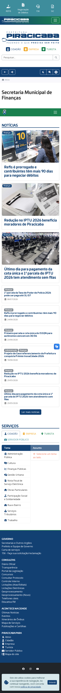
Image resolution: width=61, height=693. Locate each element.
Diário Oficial (8, 564)
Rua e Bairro (14, 505)
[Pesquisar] (56, 57)
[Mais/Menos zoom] (49, 72)
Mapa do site (12, 654)
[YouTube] (37, 669)
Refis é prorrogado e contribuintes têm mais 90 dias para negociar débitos (28, 171)
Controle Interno (11, 581)
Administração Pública (13, 455)
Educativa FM (9, 601)
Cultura (11, 463)
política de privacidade (31, 686)
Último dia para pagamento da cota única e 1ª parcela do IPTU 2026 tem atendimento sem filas (30, 273)
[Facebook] (23, 669)
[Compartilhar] (12, 72)
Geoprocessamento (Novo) (16, 595)
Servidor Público (18, 439)
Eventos (6, 616)
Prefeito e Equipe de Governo (17, 546)
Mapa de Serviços (11, 622)
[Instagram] (30, 669)
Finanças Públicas (16, 468)
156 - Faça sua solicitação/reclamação (21, 553)
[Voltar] (5, 72)
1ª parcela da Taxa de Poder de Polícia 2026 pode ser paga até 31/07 (27, 294)
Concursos (7, 574)
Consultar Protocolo (12, 577)
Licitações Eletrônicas (13, 588)
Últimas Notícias (10, 612)
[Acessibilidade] (56, 72)
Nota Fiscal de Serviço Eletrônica (13, 482)
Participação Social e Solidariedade (15, 497)
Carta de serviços (11, 549)
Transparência (9, 567)
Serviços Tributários (10, 512)
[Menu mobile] (55, 20)
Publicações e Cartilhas (14, 626)
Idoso (8, 637)
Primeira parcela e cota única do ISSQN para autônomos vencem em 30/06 (28, 334)
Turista (51, 49)
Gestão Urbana (15, 474)
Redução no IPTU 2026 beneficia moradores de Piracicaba (30, 222)
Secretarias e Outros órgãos (17, 543)
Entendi (52, 682)
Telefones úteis (10, 598)
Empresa (34, 49)
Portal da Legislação (12, 571)
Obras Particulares (17, 489)
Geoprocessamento (12, 591)
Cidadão (16, 49)
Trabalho (12, 520)
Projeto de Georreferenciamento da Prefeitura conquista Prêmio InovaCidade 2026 (30, 355)
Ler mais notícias (30, 412)
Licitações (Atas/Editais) (14, 584)
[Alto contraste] (43, 72)
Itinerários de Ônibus (13, 619)
